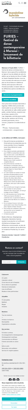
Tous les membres (7, 315)
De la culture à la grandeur (9, 284)
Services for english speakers (10, 350)
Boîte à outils (5, 346)
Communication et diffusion (9, 339)
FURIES (23, 235)
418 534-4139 (6, 368)
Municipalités (5, 322)
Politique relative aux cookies (13, 394)
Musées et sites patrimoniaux (10, 291)
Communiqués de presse (16, 26)
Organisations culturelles (9, 324)
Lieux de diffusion (7, 289)
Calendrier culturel (7, 280)
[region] (14, 395)
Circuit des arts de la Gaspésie (10, 282)
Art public (4, 278)
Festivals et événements (8, 287)
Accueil (6, 26)
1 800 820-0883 (18, 368)
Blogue (4, 304)
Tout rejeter (14, 407)
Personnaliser (14, 403)
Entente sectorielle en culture (10, 341)
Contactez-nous (7, 360)
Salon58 (16, 235)
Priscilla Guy (5, 237)
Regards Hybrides (7, 235)
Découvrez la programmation (13, 95)
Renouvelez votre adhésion (9, 348)
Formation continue (7, 332)
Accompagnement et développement (12, 335)
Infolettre (4, 306)
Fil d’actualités (6, 300)
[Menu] (25, 3)
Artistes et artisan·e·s (8, 319)
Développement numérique (9, 337)
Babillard (4, 302)
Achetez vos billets (10, 99)
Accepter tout (14, 399)
